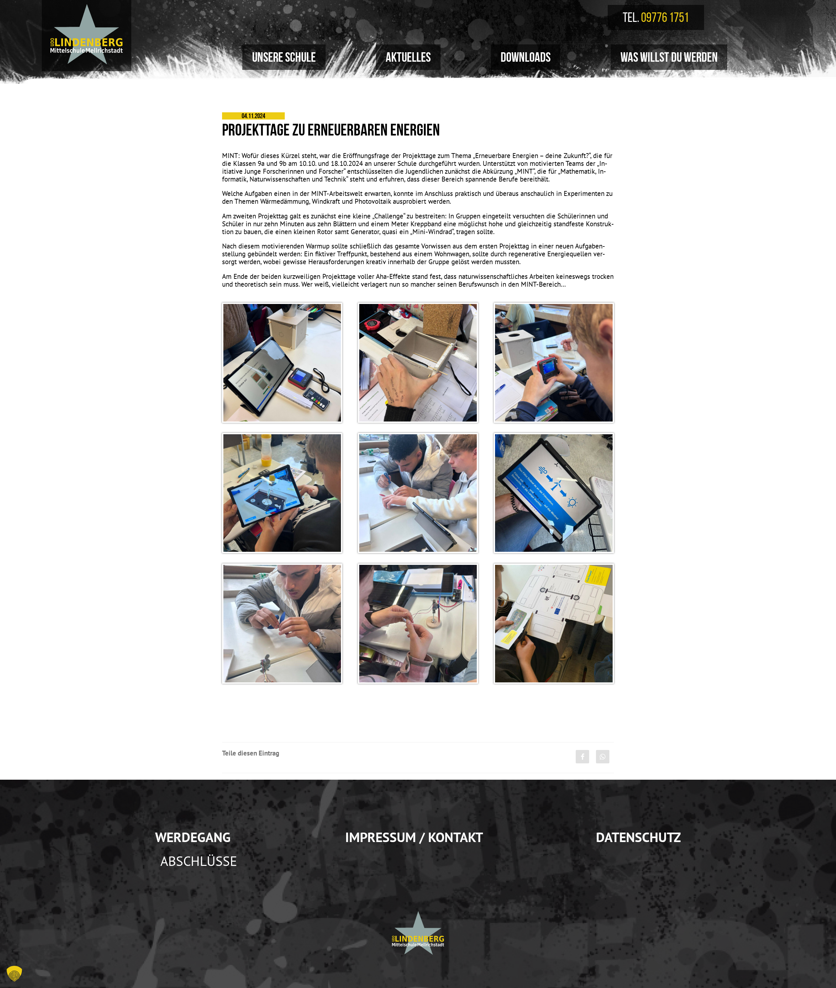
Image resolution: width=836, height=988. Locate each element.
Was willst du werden (669, 57)
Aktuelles (408, 57)
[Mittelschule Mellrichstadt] (86, 34)
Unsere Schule (284, 57)
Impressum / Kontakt (414, 837)
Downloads (526, 57)
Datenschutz (638, 837)
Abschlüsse (198, 860)
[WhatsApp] (602, 756)
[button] (14, 973)
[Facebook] (582, 756)
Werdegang (193, 837)
